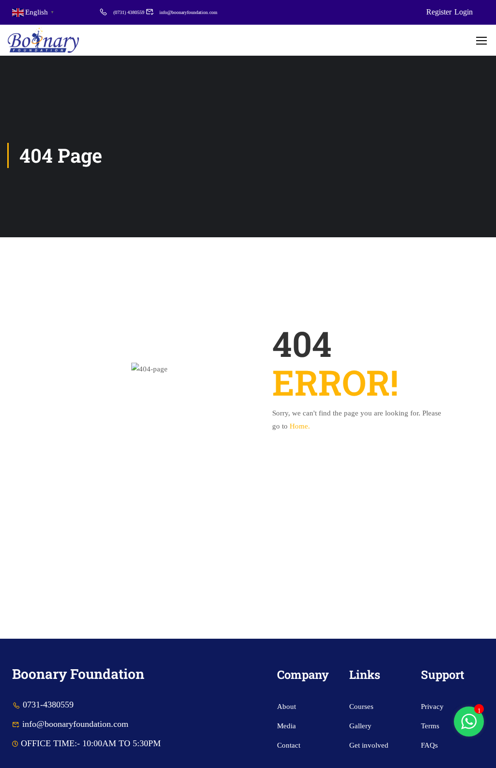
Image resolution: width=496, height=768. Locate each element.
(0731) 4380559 (128, 12)
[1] (469, 727)
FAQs (429, 745)
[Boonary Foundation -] (43, 40)
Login (463, 12)
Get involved (368, 745)
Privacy (432, 706)
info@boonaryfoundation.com (188, 12)
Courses (361, 706)
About (286, 706)
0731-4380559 (48, 704)
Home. (300, 426)
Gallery (360, 726)
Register (438, 12)
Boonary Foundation (78, 674)
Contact (288, 745)
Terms (430, 726)
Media (286, 726)
